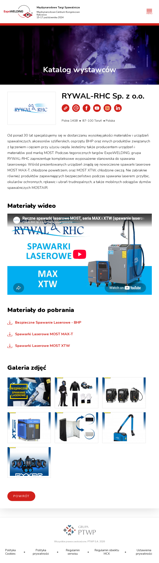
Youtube (97, 108)
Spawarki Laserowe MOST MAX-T (44, 334)
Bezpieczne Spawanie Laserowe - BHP (48, 322)
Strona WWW (65, 108)
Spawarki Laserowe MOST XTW (42, 345)
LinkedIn (118, 108)
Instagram (107, 108)
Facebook (86, 108)
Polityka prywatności (41, 551)
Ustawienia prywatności (144, 551)
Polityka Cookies (10, 551)
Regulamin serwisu (73, 551)
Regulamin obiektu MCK (106, 551)
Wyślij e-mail (76, 108)
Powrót (21, 496)
